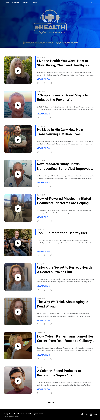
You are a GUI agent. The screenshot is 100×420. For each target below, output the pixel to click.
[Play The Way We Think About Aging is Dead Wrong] (18, 311)
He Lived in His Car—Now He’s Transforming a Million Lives (60, 132)
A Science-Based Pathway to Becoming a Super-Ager (59, 373)
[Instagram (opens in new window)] (91, 414)
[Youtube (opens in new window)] (96, 414)
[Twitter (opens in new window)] (87, 414)
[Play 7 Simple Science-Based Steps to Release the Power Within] (18, 105)
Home (7, 3)
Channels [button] (25, 3)
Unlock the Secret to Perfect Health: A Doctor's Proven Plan (65, 269)
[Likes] (38, 83)
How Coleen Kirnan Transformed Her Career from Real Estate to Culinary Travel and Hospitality (65, 338)
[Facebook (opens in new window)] (82, 414)
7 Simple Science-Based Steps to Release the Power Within (62, 97)
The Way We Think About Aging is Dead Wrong (62, 304)
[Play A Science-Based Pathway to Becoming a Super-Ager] (18, 380)
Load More (50, 402)
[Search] (92, 3)
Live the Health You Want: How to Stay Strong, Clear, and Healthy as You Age (63, 63)
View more (42, 79)
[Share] (51, 83)
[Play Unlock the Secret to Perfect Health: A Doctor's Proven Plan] (18, 277)
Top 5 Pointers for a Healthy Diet (62, 233)
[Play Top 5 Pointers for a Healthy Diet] (18, 243)
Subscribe (15, 3)
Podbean (17, 416)
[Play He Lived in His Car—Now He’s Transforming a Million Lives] (18, 139)
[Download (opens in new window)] (44, 83)
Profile (35, 3)
